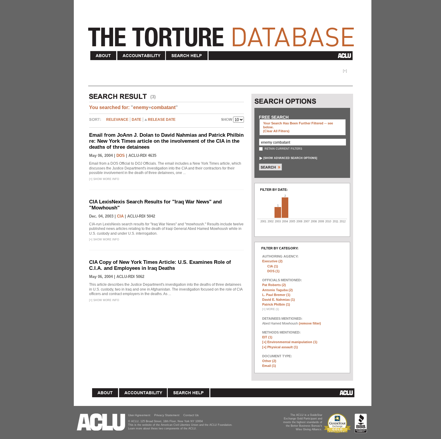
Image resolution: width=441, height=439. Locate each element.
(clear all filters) (276, 131)
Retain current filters (283, 148)
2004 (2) (285, 207)
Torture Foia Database (223, 33)
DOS (120, 155)
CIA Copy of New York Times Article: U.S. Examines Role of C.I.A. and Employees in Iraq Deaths (160, 265)
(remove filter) (310, 323)
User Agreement (139, 415)
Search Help (187, 55)
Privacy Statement (166, 415)
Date (136, 119)
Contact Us (191, 415)
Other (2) (269, 361)
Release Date (162, 119)
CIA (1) (272, 266)
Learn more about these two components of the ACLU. (162, 428)
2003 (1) (277, 212)
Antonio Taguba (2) (277, 290)
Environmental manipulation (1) (292, 342)
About (103, 55)
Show (227, 120)
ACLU (281, 55)
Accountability (141, 55)
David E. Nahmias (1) (278, 299)
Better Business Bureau (361, 423)
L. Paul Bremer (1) (276, 295)
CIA (120, 216)
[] (290, 158)
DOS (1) (273, 271)
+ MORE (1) (270, 309)
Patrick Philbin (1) (276, 304)
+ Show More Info (104, 179)
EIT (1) (267, 337)
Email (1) (269, 365)
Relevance (117, 119)
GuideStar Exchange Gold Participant (338, 423)
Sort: (96, 121)
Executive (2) (272, 261)
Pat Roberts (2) (274, 285)
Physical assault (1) (282, 347)
